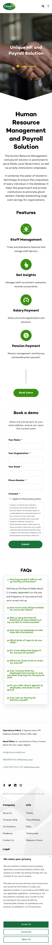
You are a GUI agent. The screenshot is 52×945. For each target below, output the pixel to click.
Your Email (15, 467)
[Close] (50, 856)
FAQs (28, 827)
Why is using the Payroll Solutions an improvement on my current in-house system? (24, 620)
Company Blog (10, 820)
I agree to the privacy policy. (26, 499)
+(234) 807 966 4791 (13, 767)
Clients (29, 813)
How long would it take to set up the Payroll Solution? (26, 580)
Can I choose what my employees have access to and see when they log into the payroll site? (25, 674)
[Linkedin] (15, 785)
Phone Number (17, 480)
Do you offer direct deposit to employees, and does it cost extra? (25, 687)
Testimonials (32, 833)
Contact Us (8, 840)
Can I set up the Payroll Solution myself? (22, 699)
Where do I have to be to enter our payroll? (26, 662)
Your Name (15, 440)
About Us (7, 813)
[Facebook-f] (4, 785)
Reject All (26, 939)
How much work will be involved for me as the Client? (26, 609)
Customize (26, 932)
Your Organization (19, 453)
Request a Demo (34, 840)
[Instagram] (20, 785)
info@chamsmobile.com (14, 752)
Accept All (26, 924)
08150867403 (9, 760)
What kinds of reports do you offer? (26, 641)
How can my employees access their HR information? (26, 631)
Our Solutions (9, 827)
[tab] (26, 581)
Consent (14, 494)
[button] (26, 66)
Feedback (7, 833)
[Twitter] (9, 785)
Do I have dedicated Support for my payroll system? (25, 652)
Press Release (33, 820)
